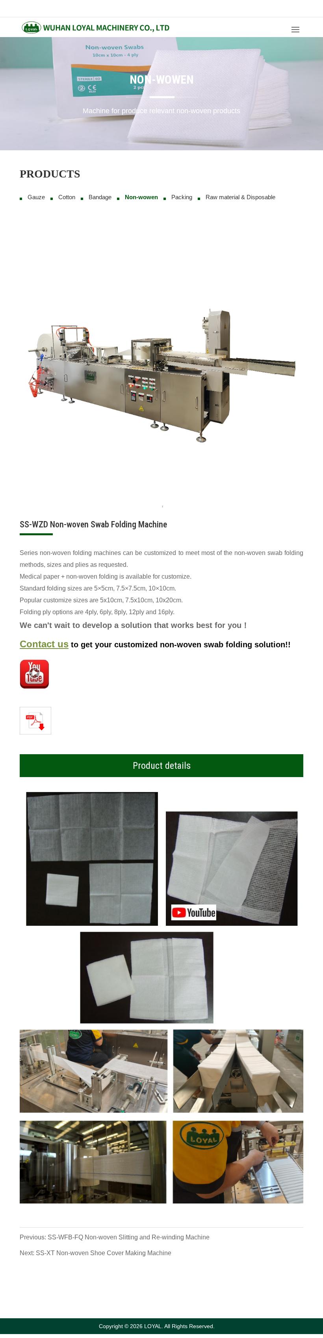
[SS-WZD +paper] (161, 908)
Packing (181, 197)
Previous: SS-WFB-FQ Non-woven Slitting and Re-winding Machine (115, 1237)
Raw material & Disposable (240, 197)
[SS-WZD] (34, 673)
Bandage (100, 197)
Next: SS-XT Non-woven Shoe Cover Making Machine (95, 1253)
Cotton (66, 197)
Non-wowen (141, 197)
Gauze (36, 197)
